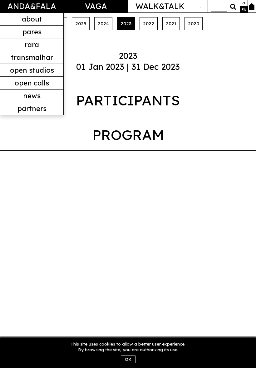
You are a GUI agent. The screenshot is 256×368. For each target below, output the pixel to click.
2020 (193, 24)
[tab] (128, 102)
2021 (171, 24)
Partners (32, 108)
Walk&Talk (160, 6)
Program (128, 134)
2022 (148, 24)
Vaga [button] (96, 6)
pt (244, 3)
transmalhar (32, 57)
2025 (80, 24)
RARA (32, 44)
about (32, 19)
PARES (32, 31)
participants (128, 100)
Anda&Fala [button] (31, 6)
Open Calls (32, 83)
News (32, 95)
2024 (103, 24)
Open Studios (32, 70)
